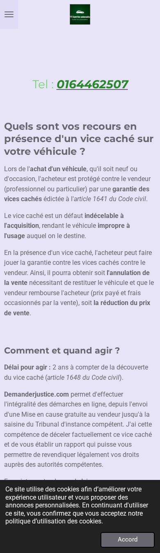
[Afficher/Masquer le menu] (9, 14)
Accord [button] (127, 539)
